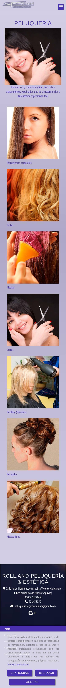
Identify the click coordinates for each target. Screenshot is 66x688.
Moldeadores (13, 536)
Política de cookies (18, 664)
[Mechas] (33, 257)
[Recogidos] (33, 444)
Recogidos (12, 474)
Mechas (11, 287)
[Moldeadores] (33, 507)
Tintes (10, 225)
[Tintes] (33, 195)
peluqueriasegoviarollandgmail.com (35, 606)
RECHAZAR (46, 672)
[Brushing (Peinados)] (33, 382)
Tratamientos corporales (19, 163)
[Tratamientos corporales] (33, 133)
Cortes (10, 350)
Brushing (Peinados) (16, 412)
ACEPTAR (32, 681)
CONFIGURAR (20, 672)
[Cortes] (33, 320)
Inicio (7, 628)
